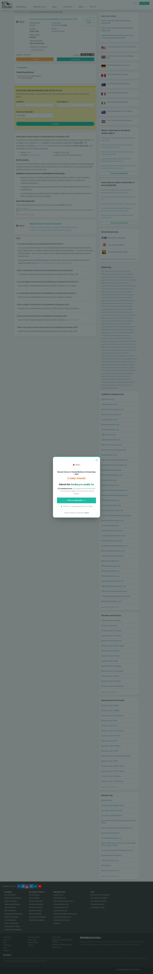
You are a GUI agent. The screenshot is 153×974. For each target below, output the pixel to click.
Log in (87, 513)
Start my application (75, 500)
